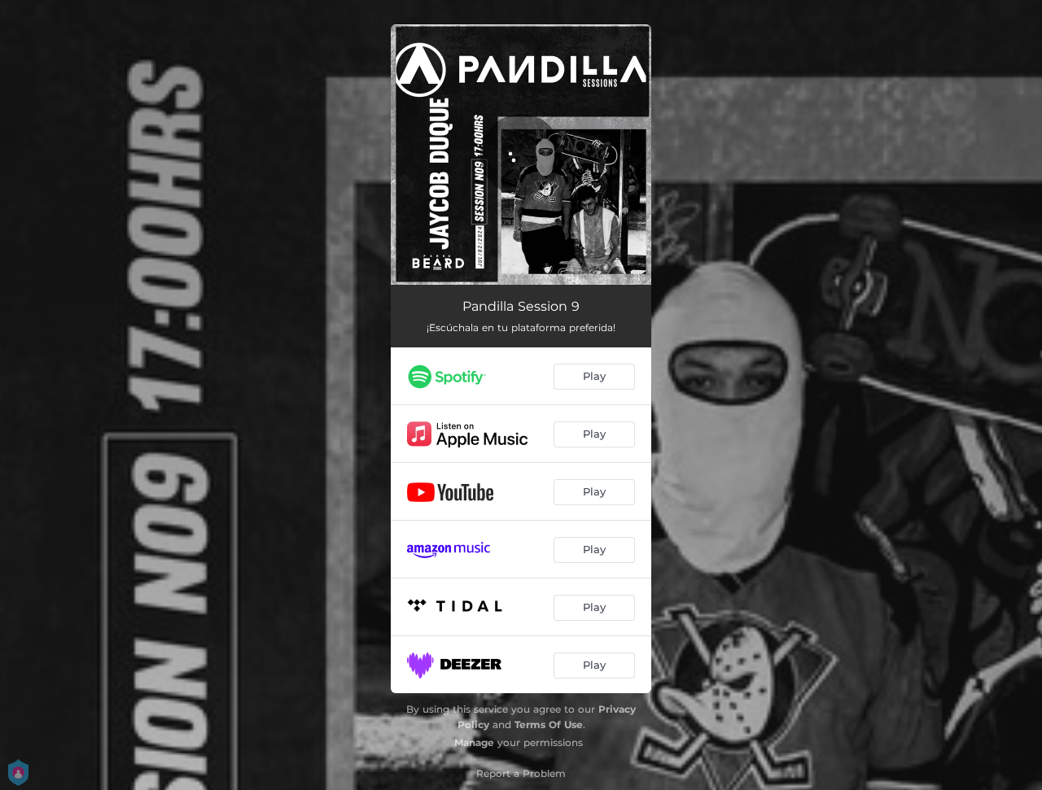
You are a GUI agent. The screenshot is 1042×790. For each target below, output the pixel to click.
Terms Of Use (548, 724)
